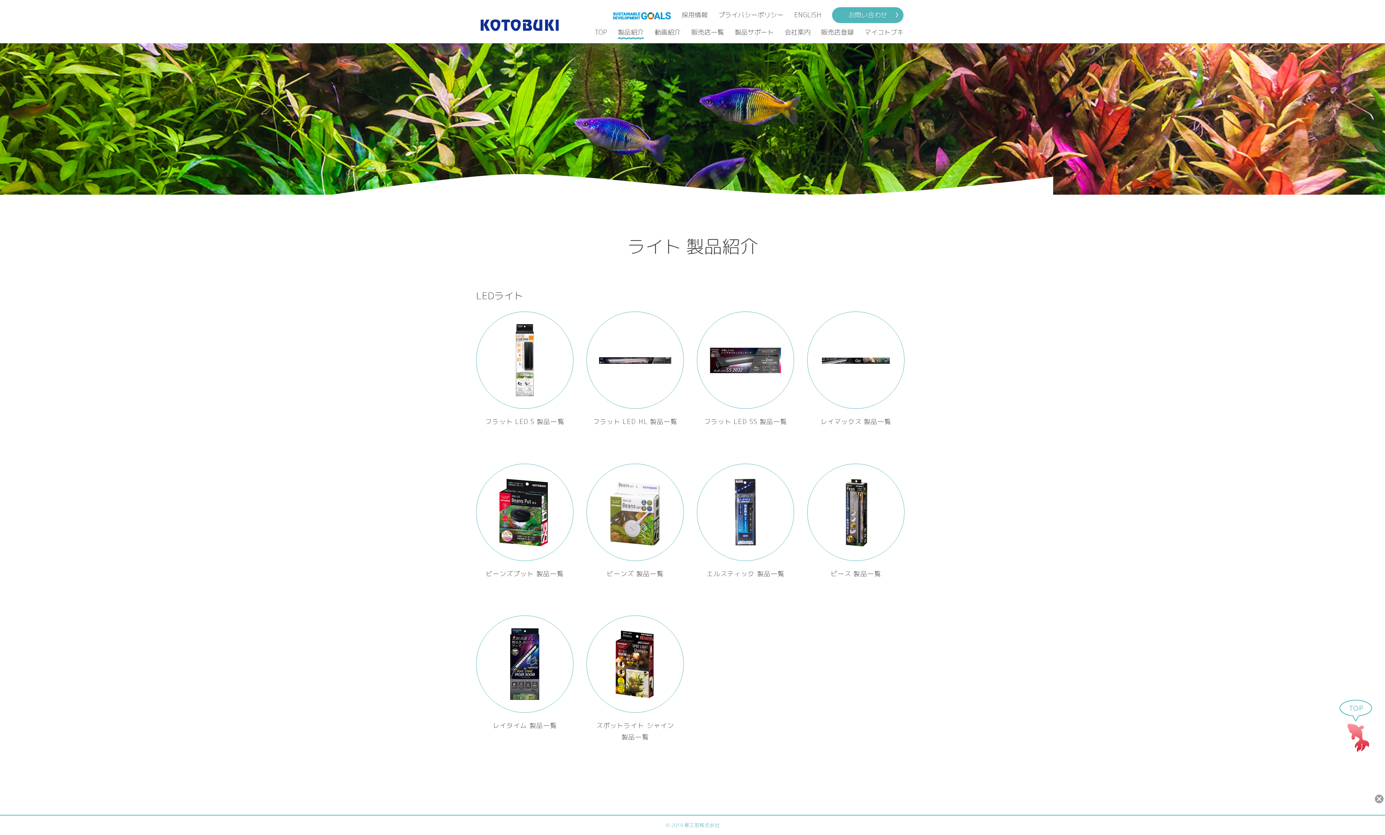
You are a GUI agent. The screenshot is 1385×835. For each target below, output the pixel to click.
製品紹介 (631, 32)
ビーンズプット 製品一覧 (525, 573)
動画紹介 (668, 32)
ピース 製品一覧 (856, 573)
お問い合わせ (867, 14)
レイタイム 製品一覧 (525, 725)
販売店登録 (837, 32)
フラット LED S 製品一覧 (524, 421)
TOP (601, 32)
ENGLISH (807, 14)
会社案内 (797, 32)
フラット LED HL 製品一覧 (635, 421)
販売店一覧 (707, 32)
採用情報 (695, 14)
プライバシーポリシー (750, 14)
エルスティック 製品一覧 (745, 573)
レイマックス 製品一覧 (856, 421)
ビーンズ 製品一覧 (635, 573)
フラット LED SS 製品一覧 (745, 421)
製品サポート (754, 32)
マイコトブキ (884, 32)
